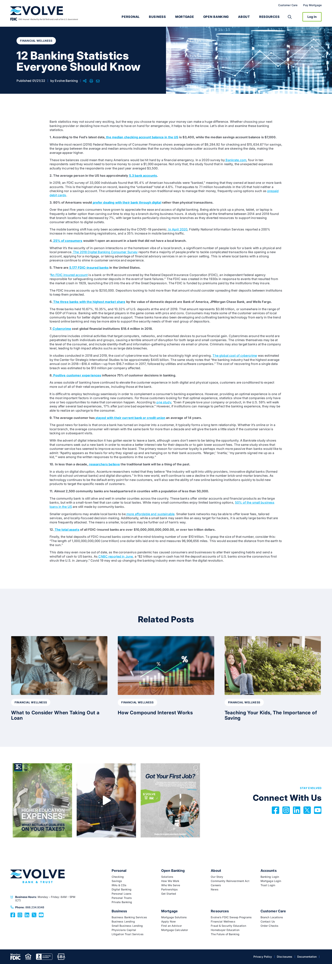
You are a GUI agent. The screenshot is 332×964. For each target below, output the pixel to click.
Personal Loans (122, 893)
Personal (131, 17)
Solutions (167, 876)
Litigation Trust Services (128, 934)
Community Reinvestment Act (230, 881)
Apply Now (168, 921)
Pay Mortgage (312, 5)
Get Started (168, 893)
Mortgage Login (271, 881)
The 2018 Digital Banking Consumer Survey (105, 252)
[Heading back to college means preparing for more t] (106, 800)
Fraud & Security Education (228, 925)
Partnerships (169, 889)
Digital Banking (122, 889)
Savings (117, 881)
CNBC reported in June (115, 556)
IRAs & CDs (119, 885)
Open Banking (216, 17)
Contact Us (268, 921)
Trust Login (268, 885)
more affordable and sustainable (150, 514)
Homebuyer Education (225, 930)
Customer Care (288, 5)
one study (163, 402)
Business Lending (123, 921)
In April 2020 (177, 229)
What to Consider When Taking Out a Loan (55, 715)
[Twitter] (34, 915)
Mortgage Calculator (174, 930)
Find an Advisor (171, 925)
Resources (269, 17)
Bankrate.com (235, 160)
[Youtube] (41, 915)
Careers (216, 885)
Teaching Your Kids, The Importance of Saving (271, 715)
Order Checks (270, 925)
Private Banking (122, 902)
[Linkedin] (27, 915)
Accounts (269, 871)
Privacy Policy (262, 956)
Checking (118, 876)
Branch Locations (272, 917)
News (214, 889)
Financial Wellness (223, 921)
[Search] (290, 16)
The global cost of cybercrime (234, 355)
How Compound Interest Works (155, 712)
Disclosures (284, 956)
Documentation (307, 956)
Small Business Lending (127, 925)
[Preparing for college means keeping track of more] (42, 800)
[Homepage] (44, 13)
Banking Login (270, 876)
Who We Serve (170, 885)
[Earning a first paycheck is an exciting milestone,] (170, 800)
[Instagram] (19, 915)
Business (157, 17)
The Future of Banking (225, 934)
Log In (312, 17)
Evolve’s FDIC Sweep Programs (231, 917)
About (244, 17)
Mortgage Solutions (174, 917)
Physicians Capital (124, 930)
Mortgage (184, 17)
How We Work (170, 881)
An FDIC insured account (69, 275)
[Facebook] (12, 915)
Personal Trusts (122, 897)
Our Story (217, 876)
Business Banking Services (129, 917)
